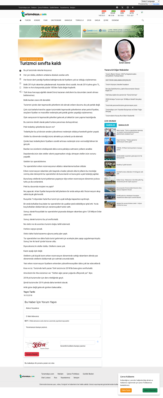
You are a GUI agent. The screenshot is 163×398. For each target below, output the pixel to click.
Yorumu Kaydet (32, 354)
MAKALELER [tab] (124, 125)
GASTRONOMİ (56, 20)
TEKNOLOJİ (80, 20)
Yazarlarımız (64, 7)
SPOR (89, 20)
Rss (55, 378)
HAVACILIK (68, 20)
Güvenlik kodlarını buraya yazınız (72, 346)
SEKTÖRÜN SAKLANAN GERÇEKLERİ (118, 80)
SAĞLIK (97, 20)
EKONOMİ (115, 20)
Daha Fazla (126, 390)
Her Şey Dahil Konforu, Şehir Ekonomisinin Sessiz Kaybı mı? (122, 89)
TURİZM (28, 20)
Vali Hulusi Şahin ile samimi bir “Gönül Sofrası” (121, 95)
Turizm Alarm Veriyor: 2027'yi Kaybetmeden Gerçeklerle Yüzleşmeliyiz (121, 75)
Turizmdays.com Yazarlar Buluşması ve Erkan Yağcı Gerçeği (124, 110)
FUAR (45, 20)
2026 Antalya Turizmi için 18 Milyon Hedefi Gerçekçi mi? (123, 100)
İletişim (72, 7)
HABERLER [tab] (110, 125)
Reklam (34, 7)
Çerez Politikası (43, 7)
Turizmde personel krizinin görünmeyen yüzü (121, 105)
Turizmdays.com (24, 7)
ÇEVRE (106, 20)
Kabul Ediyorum (150, 390)
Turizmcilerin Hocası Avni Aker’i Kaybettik (120, 116)
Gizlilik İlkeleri (54, 7)
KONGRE (37, 20)
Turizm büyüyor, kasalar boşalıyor (117, 84)
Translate (155, 4)
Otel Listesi (45, 378)
